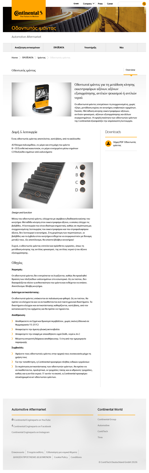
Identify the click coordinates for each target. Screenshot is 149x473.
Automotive (103, 425)
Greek (76, 3)
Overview (130, 69)
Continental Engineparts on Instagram (30, 432)
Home (15, 57)
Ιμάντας (42, 57)
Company (87, 3)
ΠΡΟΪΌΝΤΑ (59, 47)
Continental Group (107, 419)
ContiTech (103, 431)
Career (110, 3)
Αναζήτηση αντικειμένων (27, 47)
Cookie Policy (61, 457)
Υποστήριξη (90, 47)
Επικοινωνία (18, 452)
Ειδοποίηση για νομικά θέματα (61, 452)
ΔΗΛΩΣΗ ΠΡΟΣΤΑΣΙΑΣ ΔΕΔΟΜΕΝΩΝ (32, 457)
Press (100, 3)
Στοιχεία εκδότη (35, 452)
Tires (100, 437)
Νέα (122, 47)
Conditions (76, 457)
